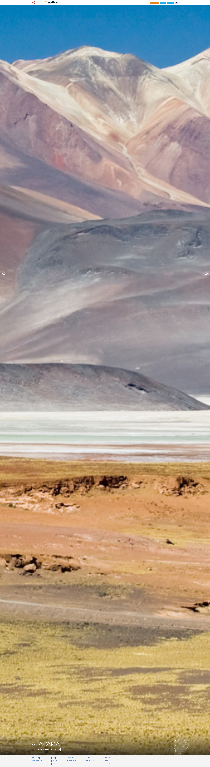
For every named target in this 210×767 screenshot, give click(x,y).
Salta (53, 757)
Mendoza (107, 757)
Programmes (154, 3)
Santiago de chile (37, 760)
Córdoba (123, 764)
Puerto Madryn (90, 760)
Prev (3, 273)
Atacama (54, 760)
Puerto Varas (89, 764)
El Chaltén (107, 764)
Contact (170, 3)
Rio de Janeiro (36, 764)
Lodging (46, 749)
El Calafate (70, 757)
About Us (163, 3)
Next (206, 273)
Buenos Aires (35, 757)
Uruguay (107, 760)
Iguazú (54, 764)
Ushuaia (69, 764)
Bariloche (89, 757)
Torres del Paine (71, 760)
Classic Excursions (37, 749)
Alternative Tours (55, 749)
